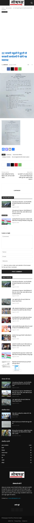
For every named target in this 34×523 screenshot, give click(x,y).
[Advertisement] (17, 31)
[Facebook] (8, 69)
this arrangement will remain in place (20, 157)
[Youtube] (21, 509)
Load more (16, 370)
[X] (12, 69)
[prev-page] (3, 227)
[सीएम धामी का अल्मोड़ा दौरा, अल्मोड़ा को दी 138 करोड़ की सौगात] (6, 415)
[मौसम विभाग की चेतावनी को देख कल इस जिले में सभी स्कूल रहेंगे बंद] (6, 364)
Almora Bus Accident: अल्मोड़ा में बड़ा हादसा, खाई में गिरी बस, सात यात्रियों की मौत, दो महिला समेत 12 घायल (22, 432)
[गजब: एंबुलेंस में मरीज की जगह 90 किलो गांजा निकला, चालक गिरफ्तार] (6, 302)
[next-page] (5, 227)
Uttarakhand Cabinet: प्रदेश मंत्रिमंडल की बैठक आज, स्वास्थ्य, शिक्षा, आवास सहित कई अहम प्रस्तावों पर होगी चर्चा (22, 212)
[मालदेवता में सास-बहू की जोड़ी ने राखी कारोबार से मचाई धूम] (6, 337)
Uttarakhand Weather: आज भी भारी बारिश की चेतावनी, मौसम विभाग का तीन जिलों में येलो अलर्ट (21, 203)
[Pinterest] (16, 69)
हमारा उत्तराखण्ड (9, 8)
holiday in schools (6, 157)
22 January (8, 154)
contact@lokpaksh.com (14, 498)
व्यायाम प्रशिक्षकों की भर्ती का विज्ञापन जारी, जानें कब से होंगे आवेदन (8, 175)
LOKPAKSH (5, 64)
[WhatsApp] (20, 69)
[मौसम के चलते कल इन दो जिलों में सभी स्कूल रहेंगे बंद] (6, 424)
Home (3, 8)
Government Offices (17, 154)
